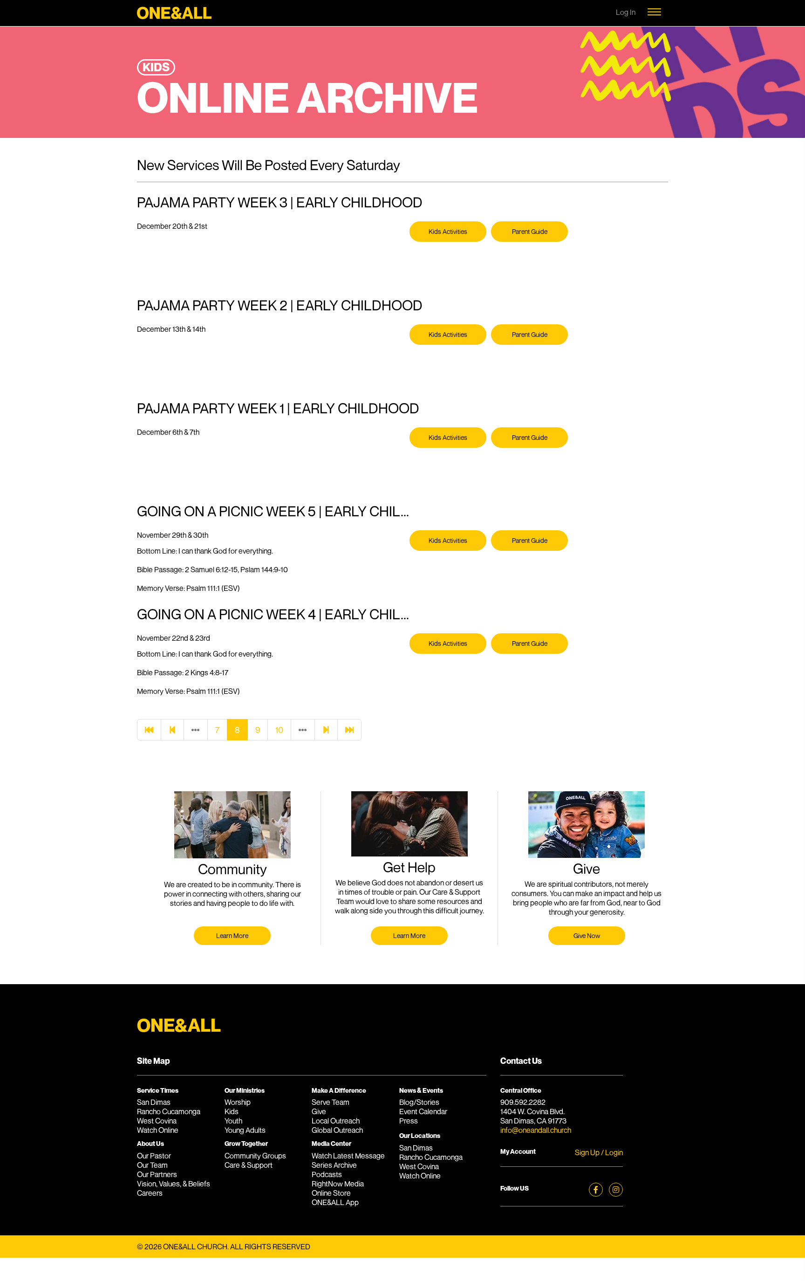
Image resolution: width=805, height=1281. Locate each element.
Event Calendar (423, 1111)
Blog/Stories (419, 1102)
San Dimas (154, 1102)
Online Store (331, 1193)
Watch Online (157, 1130)
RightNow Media (338, 1183)
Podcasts (327, 1174)
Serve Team (330, 1102)
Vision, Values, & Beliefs (173, 1183)
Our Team (152, 1165)
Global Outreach (337, 1130)
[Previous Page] (172, 729)
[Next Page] (326, 729)
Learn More (232, 935)
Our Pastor (154, 1155)
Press (408, 1120)
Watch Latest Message (348, 1155)
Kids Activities (448, 231)
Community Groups (255, 1155)
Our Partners (157, 1174)
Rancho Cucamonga (168, 1111)
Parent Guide (529, 231)
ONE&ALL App (335, 1202)
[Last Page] (349, 729)
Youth (233, 1120)
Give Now (586, 935)
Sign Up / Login (599, 1152)
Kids (232, 1111)
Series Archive (334, 1165)
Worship (238, 1102)
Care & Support (249, 1165)
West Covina (157, 1120)
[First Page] (149, 729)
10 (279, 730)
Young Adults (245, 1130)
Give (319, 1111)
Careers (150, 1193)
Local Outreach (336, 1120)
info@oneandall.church (535, 1130)
